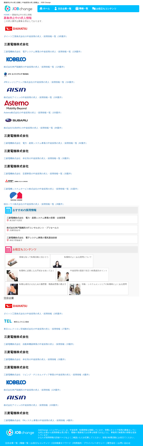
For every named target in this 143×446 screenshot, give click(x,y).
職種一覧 (83, 8)
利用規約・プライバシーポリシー (89, 443)
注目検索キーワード (61, 443)
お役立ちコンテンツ (106, 8)
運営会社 (111, 443)
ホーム (46, 8)
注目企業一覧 (64, 8)
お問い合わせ (124, 443)
